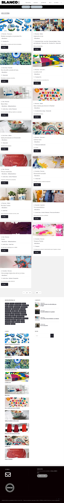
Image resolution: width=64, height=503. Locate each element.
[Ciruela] (15, 228)
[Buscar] (52, 336)
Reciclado (10, 67)
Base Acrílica (11, 305)
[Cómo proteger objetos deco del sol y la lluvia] (15, 262)
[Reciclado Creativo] (15, 194)
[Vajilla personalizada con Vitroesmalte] (15, 126)
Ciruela (3, 239)
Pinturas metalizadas (6, 171)
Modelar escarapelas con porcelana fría (11, 36)
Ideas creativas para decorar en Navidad (44, 106)
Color (3, 101)
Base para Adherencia (18, 305)
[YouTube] (61, 499)
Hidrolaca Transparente (13, 278)
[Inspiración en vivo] (48, 25)
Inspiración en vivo (38, 36)
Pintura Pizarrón (8, 320)
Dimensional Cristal (39, 41)
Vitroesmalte (58, 43)
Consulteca (37, 171)
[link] (61, 2)
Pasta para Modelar (53, 41)
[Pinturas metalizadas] (15, 160)
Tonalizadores (18, 322)
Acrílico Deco (5, 109)
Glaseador (12, 310)
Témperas (37, 246)
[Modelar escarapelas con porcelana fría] (15, 25)
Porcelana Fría (5, 41)
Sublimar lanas (37, 139)
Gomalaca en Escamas (22, 310)
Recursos (4, 34)
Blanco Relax (4, 104)
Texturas (13, 322)
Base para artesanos (25, 305)
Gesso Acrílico (8, 310)
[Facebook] (57, 499)
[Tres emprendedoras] (48, 196)
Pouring (18, 320)
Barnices (7, 305)
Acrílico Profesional (13, 109)
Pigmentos (14, 316)
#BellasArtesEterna (36, 6)
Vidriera (41, 34)
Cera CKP (7, 307)
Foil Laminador (23, 309)
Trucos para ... (10, 34)
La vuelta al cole (38, 72)
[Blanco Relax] (15, 93)
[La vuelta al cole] (48, 61)
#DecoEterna (26, 6)
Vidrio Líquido (8, 324)
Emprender (37, 205)
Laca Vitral (46, 41)
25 (37, 293)
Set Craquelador (8, 322)
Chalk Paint (5, 210)
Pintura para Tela (44, 43)
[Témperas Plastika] (48, 230)
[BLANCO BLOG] (10, 2)
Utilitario (9, 135)
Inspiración (42, 205)
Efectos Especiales (8, 309)
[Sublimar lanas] (48, 128)
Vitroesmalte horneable (40, 173)
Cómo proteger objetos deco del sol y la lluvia (12, 273)
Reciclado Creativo (5, 205)
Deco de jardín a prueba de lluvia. (10, 70)
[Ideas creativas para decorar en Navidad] (48, 94)
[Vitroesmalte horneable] (48, 162)
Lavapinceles (12, 314)
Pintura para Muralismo (55, 212)
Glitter (17, 310)
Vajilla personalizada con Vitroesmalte (11, 138)
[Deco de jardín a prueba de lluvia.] (15, 59)
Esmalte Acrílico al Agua (40, 111)
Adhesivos (24, 303)
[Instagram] (59, 499)
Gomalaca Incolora (8, 312)
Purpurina (22, 320)
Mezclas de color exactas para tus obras (12, 433)
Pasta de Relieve (24, 314)
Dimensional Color (17, 307)
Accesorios (7, 303)
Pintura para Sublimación (40, 144)
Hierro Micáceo (23, 312)
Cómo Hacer (5, 67)
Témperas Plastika (38, 241)
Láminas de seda (17, 314)
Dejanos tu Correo (42, 475)
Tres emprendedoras (39, 207)
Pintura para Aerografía (20, 316)
